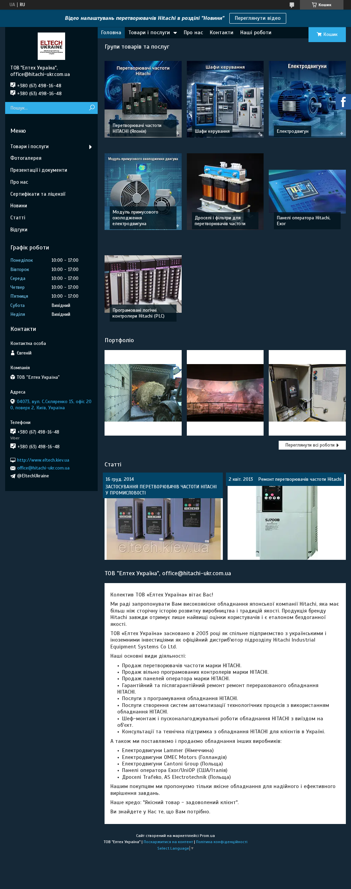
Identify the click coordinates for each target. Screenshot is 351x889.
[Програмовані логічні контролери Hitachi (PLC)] (143, 284)
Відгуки (18, 230)
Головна (111, 32)
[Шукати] (92, 108)
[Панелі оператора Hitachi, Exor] (307, 191)
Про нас (193, 32)
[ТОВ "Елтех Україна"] (51, 46)
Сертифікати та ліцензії (37, 194)
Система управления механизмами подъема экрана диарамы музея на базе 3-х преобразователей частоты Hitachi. (225, 393)
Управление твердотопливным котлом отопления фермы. (143, 393)
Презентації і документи (38, 170)
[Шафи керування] (225, 99)
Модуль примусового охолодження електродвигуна (135, 218)
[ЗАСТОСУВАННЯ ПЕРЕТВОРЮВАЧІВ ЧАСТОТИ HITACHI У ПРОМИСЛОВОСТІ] (164, 517)
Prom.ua (207, 835)
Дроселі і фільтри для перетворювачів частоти (220, 221)
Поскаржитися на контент (168, 841)
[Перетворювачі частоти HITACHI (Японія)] (143, 99)
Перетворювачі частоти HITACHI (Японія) (136, 128)
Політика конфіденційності (221, 841)
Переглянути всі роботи (310, 445)
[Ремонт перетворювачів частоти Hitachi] (287, 517)
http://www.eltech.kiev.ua (43, 460)
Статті (113, 464)
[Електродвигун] (307, 99)
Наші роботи (255, 32)
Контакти (221, 32)
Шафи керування (212, 131)
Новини (18, 206)
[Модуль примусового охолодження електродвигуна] (143, 191)
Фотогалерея (25, 158)
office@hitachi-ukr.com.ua (43, 468)
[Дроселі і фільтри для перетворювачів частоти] (225, 191)
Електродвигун (292, 131)
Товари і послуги (149, 32)
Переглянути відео (258, 18)
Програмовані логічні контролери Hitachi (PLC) (138, 313)
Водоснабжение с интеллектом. (307, 392)
